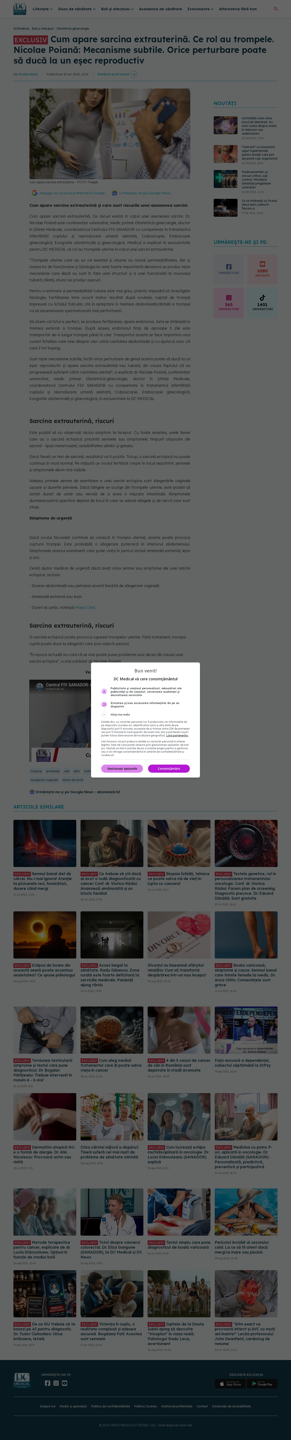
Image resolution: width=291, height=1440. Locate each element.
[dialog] (145, 720)
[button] (145, 715)
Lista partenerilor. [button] (177, 735)
